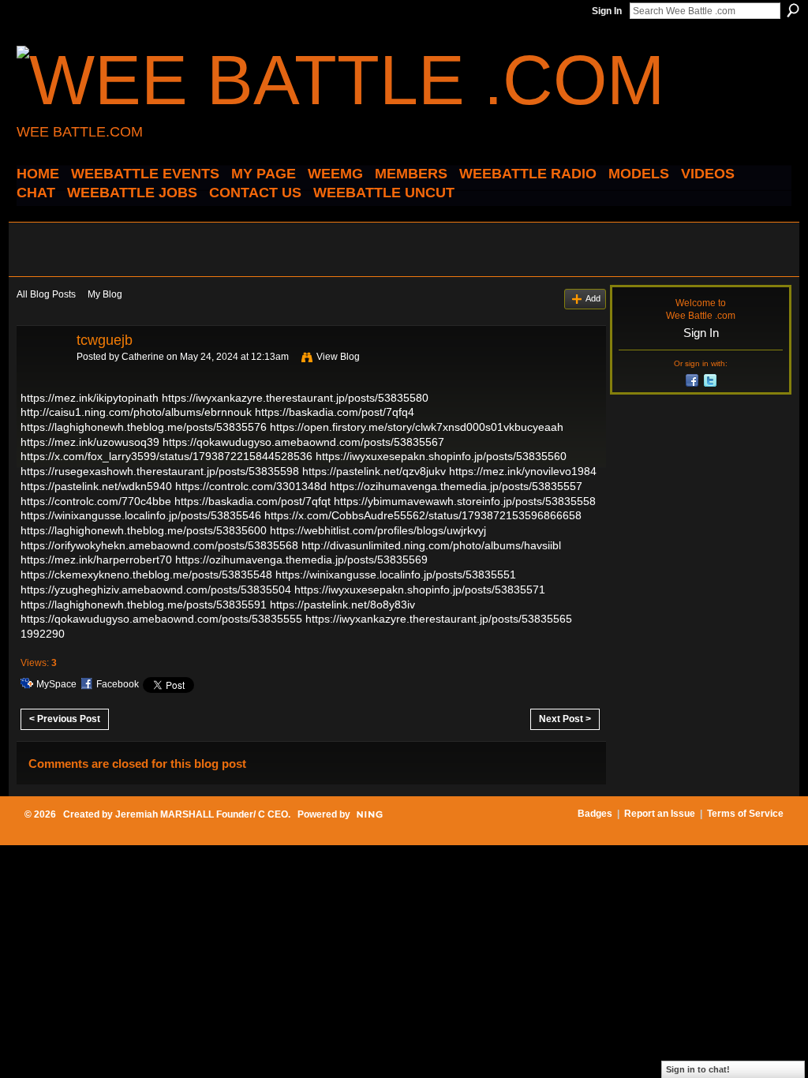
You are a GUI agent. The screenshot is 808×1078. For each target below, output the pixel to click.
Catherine (143, 356)
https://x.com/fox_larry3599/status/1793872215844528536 (166, 456)
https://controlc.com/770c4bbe (96, 501)
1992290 (43, 633)
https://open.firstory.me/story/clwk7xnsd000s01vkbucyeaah (416, 427)
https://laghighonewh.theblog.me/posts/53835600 (144, 530)
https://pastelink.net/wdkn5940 (96, 486)
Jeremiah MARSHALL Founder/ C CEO (201, 814)
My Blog (105, 294)
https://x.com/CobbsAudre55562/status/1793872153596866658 (423, 515)
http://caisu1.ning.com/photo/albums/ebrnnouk (136, 412)
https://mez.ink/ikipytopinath (90, 397)
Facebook (117, 684)
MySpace (56, 684)
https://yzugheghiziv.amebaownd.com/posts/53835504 (156, 589)
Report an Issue (659, 813)
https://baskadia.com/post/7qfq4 (334, 412)
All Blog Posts (46, 294)
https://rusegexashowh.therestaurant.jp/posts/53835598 (160, 471)
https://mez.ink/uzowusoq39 (90, 442)
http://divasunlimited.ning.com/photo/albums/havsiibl (431, 545)
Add (592, 298)
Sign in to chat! (698, 1069)
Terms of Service (745, 813)
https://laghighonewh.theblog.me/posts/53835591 (144, 604)
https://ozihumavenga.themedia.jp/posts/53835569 (301, 559)
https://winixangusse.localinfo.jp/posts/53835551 (395, 574)
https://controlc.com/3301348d (251, 486)
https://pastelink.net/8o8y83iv (342, 604)
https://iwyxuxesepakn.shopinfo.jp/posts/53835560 (441, 456)
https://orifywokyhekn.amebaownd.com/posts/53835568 (159, 545)
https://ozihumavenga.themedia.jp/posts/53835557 (456, 486)
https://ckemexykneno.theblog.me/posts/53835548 (146, 574)
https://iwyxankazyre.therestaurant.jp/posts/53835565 (438, 618)
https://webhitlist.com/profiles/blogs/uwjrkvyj (378, 530)
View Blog (338, 356)
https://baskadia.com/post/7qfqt (252, 501)
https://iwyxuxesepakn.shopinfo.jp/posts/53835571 (419, 589)
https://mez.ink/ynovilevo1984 (523, 471)
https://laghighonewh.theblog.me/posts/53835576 (144, 427)
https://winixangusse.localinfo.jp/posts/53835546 (141, 515)
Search (793, 10)
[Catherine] (42, 375)
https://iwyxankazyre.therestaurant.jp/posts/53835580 (295, 397)
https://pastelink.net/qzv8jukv (374, 471)
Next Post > (565, 718)
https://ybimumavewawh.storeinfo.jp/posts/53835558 (465, 501)
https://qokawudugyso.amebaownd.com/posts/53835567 (303, 442)
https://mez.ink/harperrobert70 (96, 559)
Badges (595, 813)
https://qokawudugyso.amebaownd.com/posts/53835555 (161, 618)
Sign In (607, 11)
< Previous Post (64, 718)
